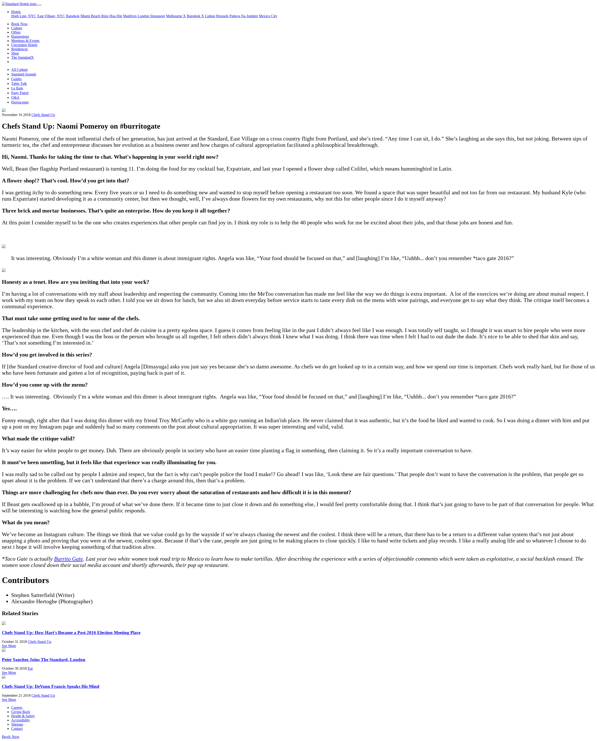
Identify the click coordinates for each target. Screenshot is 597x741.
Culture (16, 28)
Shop (15, 53)
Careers (16, 708)
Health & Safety (23, 716)
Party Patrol (19, 93)
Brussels (222, 16)
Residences (19, 49)
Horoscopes (20, 102)
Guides (16, 79)
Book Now (19, 24)
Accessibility (20, 720)
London (144, 16)
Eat (30, 668)
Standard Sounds (23, 74)
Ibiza (104, 16)
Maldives (130, 16)
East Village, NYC (51, 16)
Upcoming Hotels (24, 45)
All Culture (19, 70)
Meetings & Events (25, 41)
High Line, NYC (23, 16)
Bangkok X (195, 16)
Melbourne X (176, 16)
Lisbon (210, 16)
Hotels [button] (16, 12)
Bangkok (73, 16)
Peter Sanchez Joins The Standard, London (43, 659)
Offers (16, 32)
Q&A (15, 97)
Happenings (20, 36)
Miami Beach (90, 16)
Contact (17, 729)
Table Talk (19, 84)
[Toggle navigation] (39, 5)
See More (9, 646)
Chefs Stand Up (43, 115)
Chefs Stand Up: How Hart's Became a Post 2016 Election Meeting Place (71, 632)
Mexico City (268, 16)
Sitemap (17, 724)
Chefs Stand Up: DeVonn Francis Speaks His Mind (50, 686)
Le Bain (17, 88)
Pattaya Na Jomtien (243, 16)
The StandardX (22, 57)
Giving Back (20, 712)
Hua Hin (115, 16)
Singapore (157, 16)
